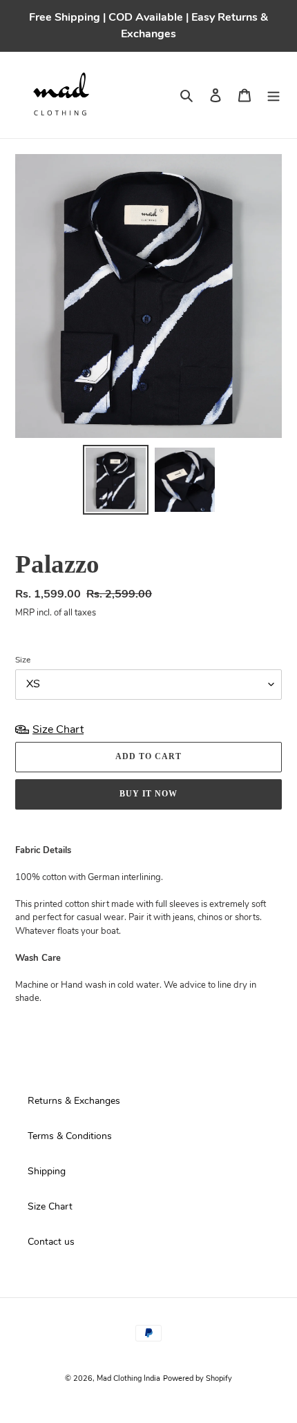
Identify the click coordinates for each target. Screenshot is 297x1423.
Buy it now (148, 794)
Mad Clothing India (128, 1378)
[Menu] (273, 94)
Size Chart (50, 1206)
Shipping (47, 1171)
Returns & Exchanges (74, 1100)
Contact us (51, 1241)
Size (22, 659)
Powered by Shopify (197, 1378)
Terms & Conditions (70, 1136)
